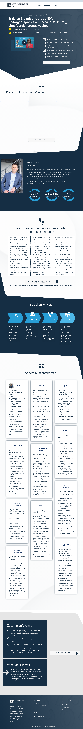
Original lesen (61, 590)
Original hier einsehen (64, 419)
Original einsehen (13, 540)
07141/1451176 (40, 709)
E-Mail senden (40, 712)
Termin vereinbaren (41, 716)
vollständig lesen (37, 437)
